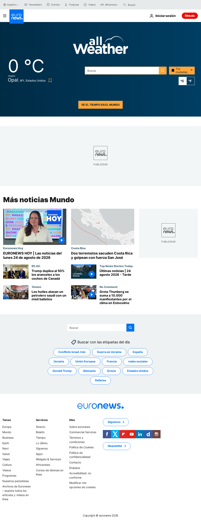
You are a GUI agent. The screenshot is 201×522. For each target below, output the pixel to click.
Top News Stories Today (116, 265)
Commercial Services (82, 432)
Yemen (36, 286)
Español (11, 4)
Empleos (74, 468)
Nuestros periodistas (15, 481)
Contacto (75, 462)
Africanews (43, 464)
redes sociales (138, 361)
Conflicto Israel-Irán (72, 352)
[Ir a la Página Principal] (16, 16)
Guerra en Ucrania (109, 352)
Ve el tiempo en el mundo (100, 104)
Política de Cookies (81, 447)
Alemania (89, 371)
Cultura (7, 464)
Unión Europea (85, 361)
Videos (6, 470)
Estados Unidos (137, 371)
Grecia (111, 371)
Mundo (6, 432)
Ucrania (59, 361)
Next (5, 448)
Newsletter (115, 446)
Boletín (40, 432)
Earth (5, 443)
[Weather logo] (100, 46)
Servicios (42, 420)
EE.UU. (36, 265)
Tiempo (41, 437)
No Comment (109, 286)
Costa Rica (78, 248)
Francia (112, 361)
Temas (6, 420)
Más (72, 420)
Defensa (100, 380)
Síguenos (42, 448)
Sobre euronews (79, 426)
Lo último (42, 443)
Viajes (6, 459)
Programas (9, 475)
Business (8, 437)
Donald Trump (62, 371)
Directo (190, 15)
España (138, 352)
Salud (6, 454)
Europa (6, 426)
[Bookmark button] (49, 80)
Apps (39, 454)
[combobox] (144, 5)
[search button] (125, 5)
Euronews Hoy (13, 248)
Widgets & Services (48, 459)
